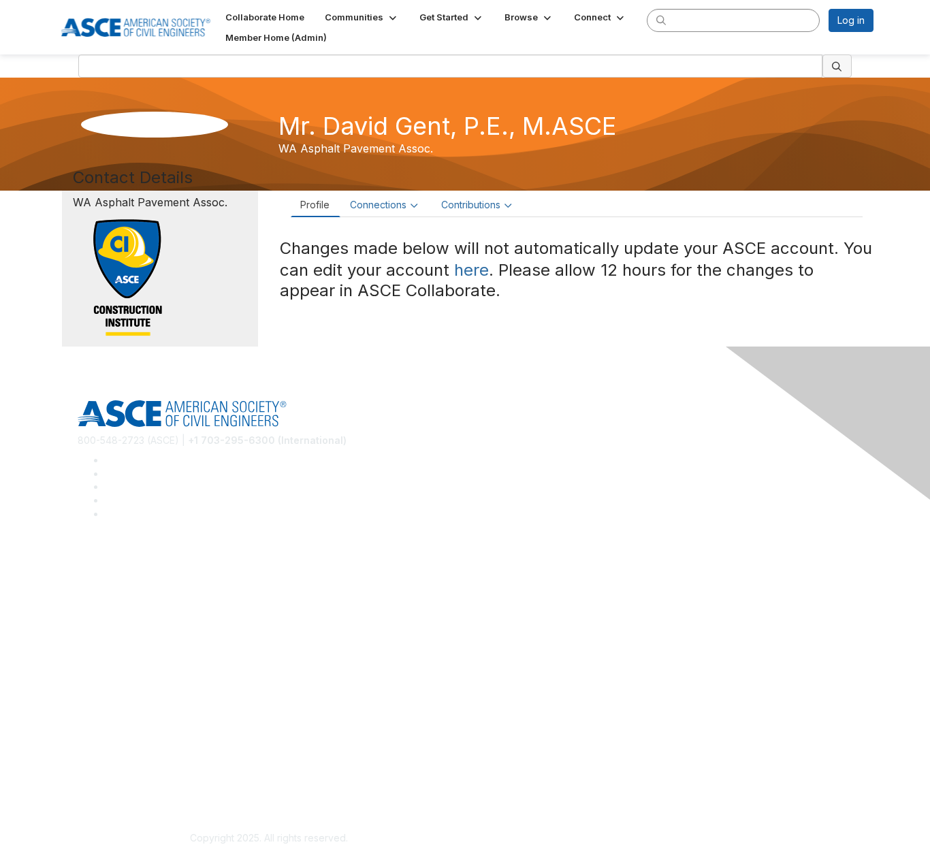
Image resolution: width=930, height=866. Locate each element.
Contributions (470, 204)
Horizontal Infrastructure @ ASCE (151, 567)
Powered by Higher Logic (661, 839)
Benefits (96, 680)
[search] (661, 20)
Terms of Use (108, 774)
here (471, 270)
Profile (315, 204)
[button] (362, 17)
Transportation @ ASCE (130, 587)
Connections (378, 204)
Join (87, 661)
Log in (851, 20)
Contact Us (102, 701)
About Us (98, 754)
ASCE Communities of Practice (145, 607)
